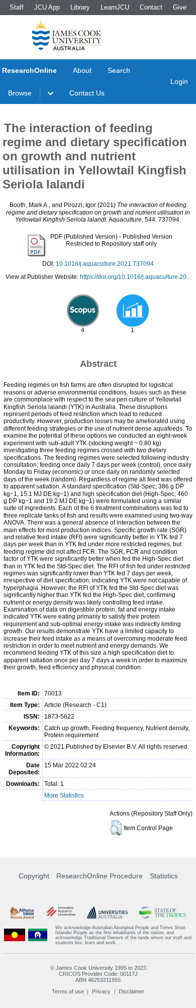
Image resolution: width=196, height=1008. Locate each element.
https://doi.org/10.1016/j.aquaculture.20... (135, 276)
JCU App (47, 7)
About (82, 70)
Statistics (164, 876)
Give (179, 7)
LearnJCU (115, 7)
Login (179, 81)
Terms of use (68, 991)
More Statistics (64, 795)
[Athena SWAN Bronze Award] (22, 912)
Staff (17, 7)
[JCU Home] (67, 34)
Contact (151, 7)
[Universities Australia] (107, 912)
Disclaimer (131, 991)
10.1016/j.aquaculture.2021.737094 (105, 263)
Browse (20, 93)
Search (119, 70)
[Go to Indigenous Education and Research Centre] (15, 935)
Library (80, 7)
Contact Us (87, 93)
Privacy (101, 991)
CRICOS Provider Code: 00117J (98, 974)
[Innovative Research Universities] (60, 912)
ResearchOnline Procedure (99, 876)
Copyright (34, 876)
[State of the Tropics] (162, 912)
